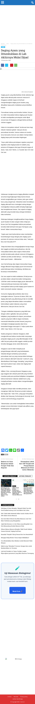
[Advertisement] (17, 23)
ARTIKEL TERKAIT (10, 476)
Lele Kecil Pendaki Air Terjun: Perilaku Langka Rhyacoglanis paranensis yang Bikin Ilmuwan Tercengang (17, 552)
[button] (32, 2)
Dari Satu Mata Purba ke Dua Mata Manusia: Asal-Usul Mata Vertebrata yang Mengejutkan (28, 490)
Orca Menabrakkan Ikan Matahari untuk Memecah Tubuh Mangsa (16, 542)
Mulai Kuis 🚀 (18, 591)
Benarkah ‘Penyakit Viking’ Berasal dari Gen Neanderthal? (17, 534)
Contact (9, 696)
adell (6, 454)
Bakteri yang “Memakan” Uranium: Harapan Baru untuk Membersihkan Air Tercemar (16, 547)
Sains (3, 47)
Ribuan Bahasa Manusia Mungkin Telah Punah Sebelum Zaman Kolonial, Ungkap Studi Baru (16, 530)
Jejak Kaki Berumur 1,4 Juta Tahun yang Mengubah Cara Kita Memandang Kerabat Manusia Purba (16, 525)
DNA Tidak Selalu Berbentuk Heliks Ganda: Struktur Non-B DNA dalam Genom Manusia (17, 491)
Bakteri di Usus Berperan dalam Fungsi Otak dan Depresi (7, 465)
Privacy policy (24, 696)
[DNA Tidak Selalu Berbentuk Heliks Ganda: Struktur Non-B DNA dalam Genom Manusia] (17, 483)
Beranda (3, 43)
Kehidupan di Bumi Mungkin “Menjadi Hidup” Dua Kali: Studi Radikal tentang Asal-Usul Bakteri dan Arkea (6, 492)
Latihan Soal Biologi (18, 699)
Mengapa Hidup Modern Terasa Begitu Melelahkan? (15, 537)
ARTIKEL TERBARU (25, 476)
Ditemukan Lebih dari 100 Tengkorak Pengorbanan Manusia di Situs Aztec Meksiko (26, 466)
